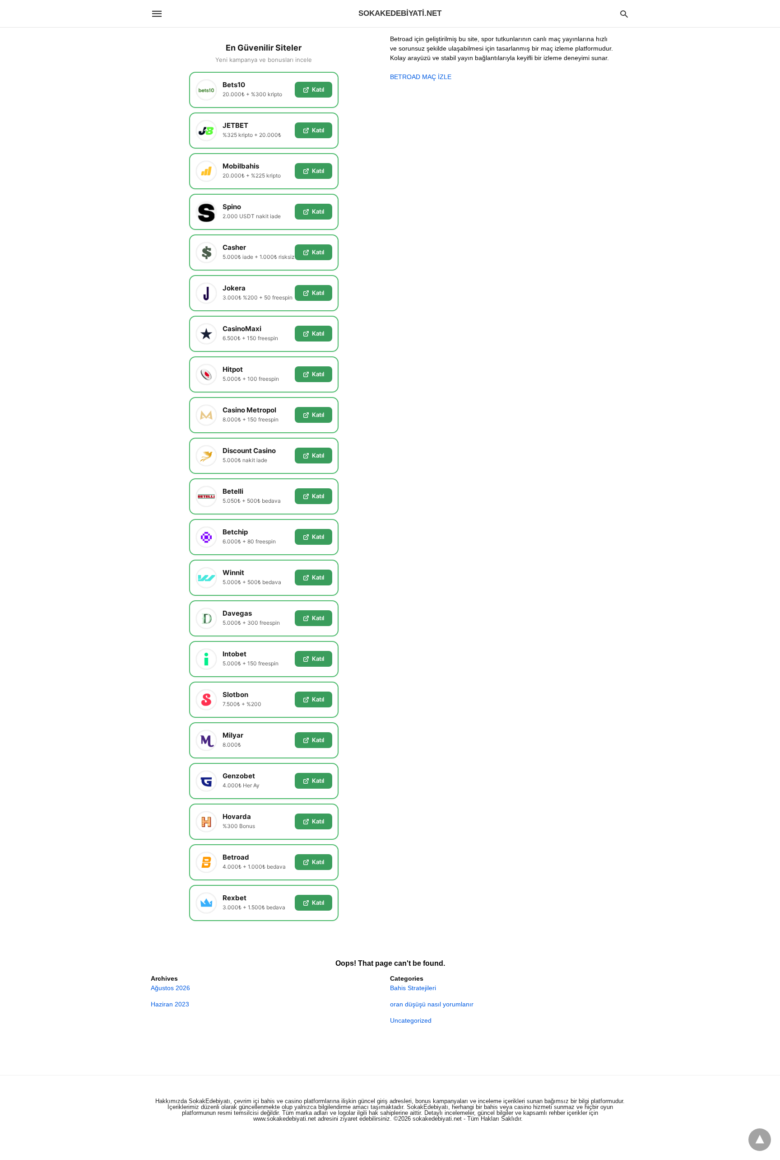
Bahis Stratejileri (413, 988)
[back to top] (759, 1139)
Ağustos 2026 (170, 988)
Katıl (318, 89)
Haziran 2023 (170, 1004)
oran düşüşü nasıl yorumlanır (432, 1004)
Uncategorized (411, 1020)
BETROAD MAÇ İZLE (420, 76)
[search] (624, 14)
